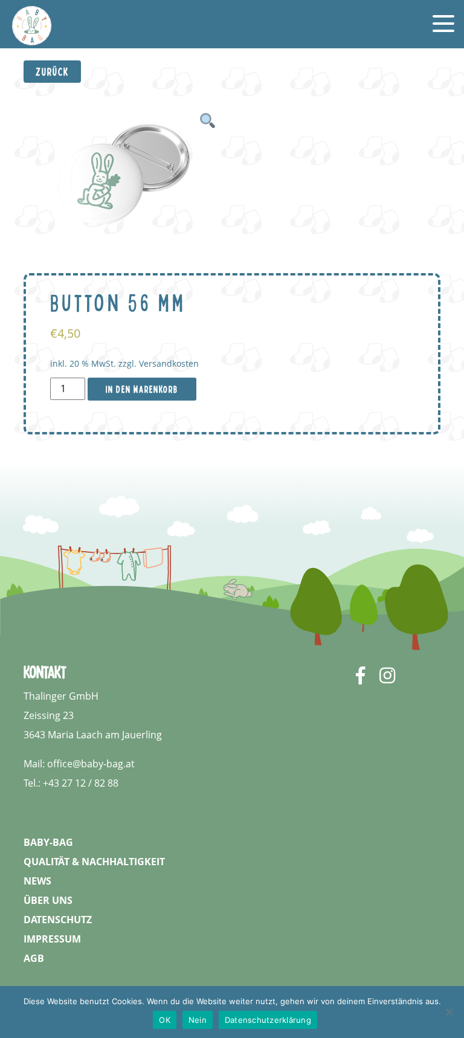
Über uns (48, 900)
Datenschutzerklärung (268, 1020)
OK (164, 1020)
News (37, 881)
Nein (197, 1020)
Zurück (52, 71)
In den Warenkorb (142, 389)
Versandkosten (169, 363)
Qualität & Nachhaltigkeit (94, 861)
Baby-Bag (48, 842)
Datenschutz (58, 919)
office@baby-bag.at (91, 763)
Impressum (52, 939)
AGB (34, 958)
